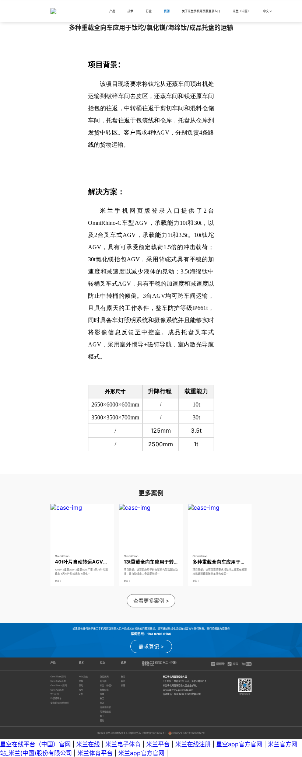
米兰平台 (158, 744)
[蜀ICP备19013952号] (154, 733)
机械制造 (104, 689)
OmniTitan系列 (58, 676)
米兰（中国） (241, 11)
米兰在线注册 (193, 744)
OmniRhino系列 (58, 685)
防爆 (81, 681)
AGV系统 (83, 676)
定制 (81, 694)
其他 (102, 720)
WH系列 (54, 694)
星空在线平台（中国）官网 (35, 744)
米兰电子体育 (123, 744)
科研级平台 (56, 698)
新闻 (123, 676)
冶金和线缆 (105, 707)
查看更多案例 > (151, 600)
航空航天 (104, 676)
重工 (102, 698)
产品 (112, 11)
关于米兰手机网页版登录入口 (201, 11)
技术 (130, 11)
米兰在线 (88, 744)
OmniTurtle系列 (58, 681)
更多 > (58, 580)
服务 (81, 689)
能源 (102, 702)
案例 (123, 681)
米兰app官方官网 (141, 753)
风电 (102, 694)
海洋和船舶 (105, 711)
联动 (81, 685)
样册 (123, 685)
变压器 (103, 681)
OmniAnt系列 (57, 689)
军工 (102, 716)
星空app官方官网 (239, 744)
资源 (167, 11)
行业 (149, 11)
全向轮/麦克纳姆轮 (59, 702)
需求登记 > (151, 646)
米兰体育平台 (95, 753)
